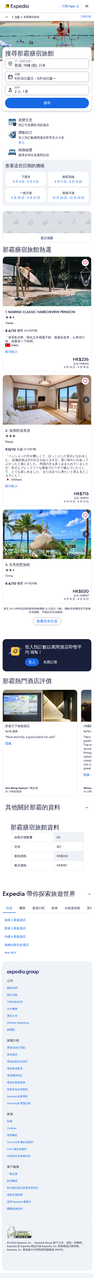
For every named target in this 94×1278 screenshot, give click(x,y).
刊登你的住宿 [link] (15, 1002)
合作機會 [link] (12, 1009)
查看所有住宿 (47, 621)
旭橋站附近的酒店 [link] (16, 945)
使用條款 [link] (12, 1135)
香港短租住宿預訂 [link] (17, 1061)
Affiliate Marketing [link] (18, 1023)
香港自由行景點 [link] (16, 1047)
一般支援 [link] (12, 1174)
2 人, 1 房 (21, 91)
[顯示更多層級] (6, 17)
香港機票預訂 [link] (15, 1075)
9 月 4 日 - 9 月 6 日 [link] (26, 182)
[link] (85, 262)
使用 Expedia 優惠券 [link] (19, 1202)
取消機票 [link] (12, 1181)
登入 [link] (21, 142)
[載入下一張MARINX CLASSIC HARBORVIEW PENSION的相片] (86, 281)
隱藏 (8, 743)
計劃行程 (86, 16)
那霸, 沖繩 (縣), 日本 (30, 65)
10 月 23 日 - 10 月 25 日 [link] (68, 198)
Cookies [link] (11, 1128)
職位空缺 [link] (12, 995)
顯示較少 (11, 352)
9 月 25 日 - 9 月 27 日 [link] (25, 198)
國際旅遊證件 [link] (15, 1208)
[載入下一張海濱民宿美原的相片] (86, 399)
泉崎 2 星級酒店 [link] (15, 920)
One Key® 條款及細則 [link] (20, 1142)
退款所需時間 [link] (15, 1195)
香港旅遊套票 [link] (15, 1068)
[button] (47, 807)
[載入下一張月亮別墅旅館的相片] (86, 534)
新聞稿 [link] (11, 1030)
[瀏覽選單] (86, 6)
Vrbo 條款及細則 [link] (17, 1149)
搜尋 (47, 103)
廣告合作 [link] (12, 1016)
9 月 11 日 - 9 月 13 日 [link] (68, 182)
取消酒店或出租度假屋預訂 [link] (22, 1188)
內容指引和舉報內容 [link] (19, 1156)
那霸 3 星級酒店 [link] (15, 928)
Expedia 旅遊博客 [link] (17, 1096)
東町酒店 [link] (10, 953)
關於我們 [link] (12, 988)
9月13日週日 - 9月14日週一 (35, 78)
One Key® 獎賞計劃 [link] (19, 1103)
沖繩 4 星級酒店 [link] (15, 937)
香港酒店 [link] (12, 1054)
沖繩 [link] (17, 17)
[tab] (9, 908)
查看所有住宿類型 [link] (17, 1089)
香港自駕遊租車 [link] (16, 1082)
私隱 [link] (9, 1121)
